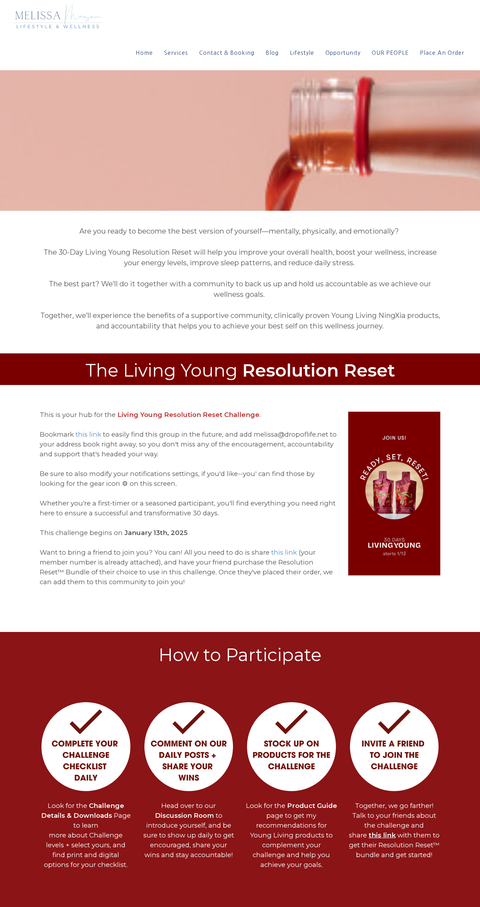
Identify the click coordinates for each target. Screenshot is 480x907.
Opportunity (343, 53)
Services (176, 53)
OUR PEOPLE (390, 53)
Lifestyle (302, 53)
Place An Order (442, 53)
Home (144, 53)
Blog (272, 53)
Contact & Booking (226, 53)
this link (88, 434)
